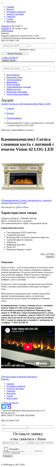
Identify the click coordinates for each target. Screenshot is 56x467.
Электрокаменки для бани (19, 87)
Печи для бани (13, 84)
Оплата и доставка (15, 14)
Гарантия (11, 16)
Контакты (11, 21)
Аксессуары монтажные (18, 94)
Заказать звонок (8, 60)
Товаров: (6, 28)
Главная (10, 7)
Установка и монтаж (16, 12)
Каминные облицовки (17, 92)
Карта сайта (12, 398)
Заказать (50, 257)
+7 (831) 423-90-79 (9, 57)
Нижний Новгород (14, 54)
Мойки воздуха (14, 89)
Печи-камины (13, 75)
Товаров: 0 (6, 26)
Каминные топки (15, 77)
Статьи (10, 19)
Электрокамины (14, 80)
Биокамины (12, 82)
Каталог (10, 9)
